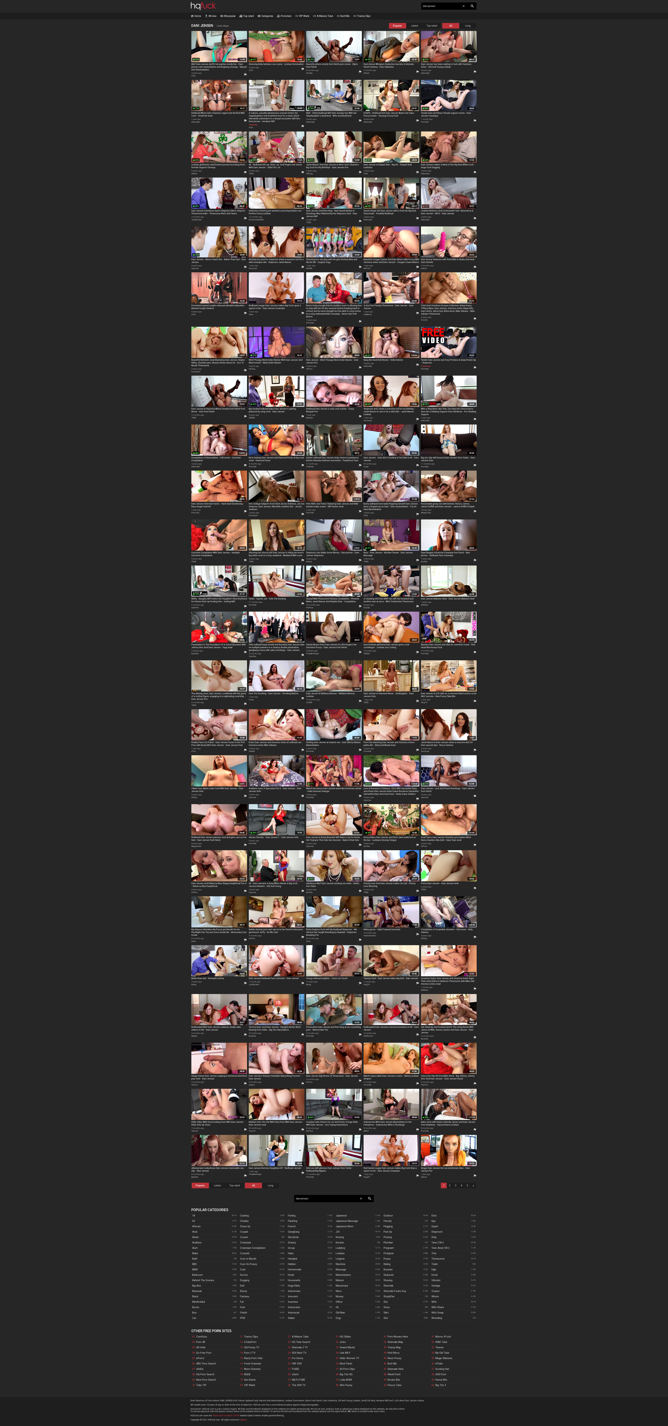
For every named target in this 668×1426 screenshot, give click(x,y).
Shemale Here (396, 1369)
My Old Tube (442, 1352)
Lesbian (340, 1253)
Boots (195, 1307)
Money (339, 1296)
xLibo (343, 1342)
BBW (195, 1269)
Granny (292, 1242)
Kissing (340, 1237)
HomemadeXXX (256, 220)
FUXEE (295, 1369)
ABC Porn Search (206, 1363)
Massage (341, 1269)
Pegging (388, 1226)
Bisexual (197, 1291)
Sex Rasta (250, 1379)
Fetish (243, 1312)
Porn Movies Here (398, 1336)
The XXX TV (299, 1385)
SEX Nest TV (299, 1352)
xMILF (366, 1131)
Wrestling (436, 1318)
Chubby (244, 1221)
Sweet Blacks (347, 1347)
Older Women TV (349, 1358)
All (450, 25)
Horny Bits (441, 1379)
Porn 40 (200, 1342)
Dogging (244, 1280)
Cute (242, 1269)
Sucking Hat (442, 1369)
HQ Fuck (203, 6)
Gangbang (293, 1231)
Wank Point (394, 1374)
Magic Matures (443, 1358)
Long (468, 25)
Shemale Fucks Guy (395, 1291)
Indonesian (294, 1291)
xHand (366, 73)
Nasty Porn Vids (253, 1358)
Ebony (243, 1291)
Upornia (195, 268)
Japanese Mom (344, 1226)
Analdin (309, 418)
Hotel (291, 1274)
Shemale (388, 1285)
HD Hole (200, 1347)
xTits (193, 76)
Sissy (387, 1307)
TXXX (251, 174)
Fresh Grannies (252, 1363)
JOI (338, 1231)
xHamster (425, 73)
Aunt (195, 1247)
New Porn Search (206, 1379)
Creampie (245, 1242)
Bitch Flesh (346, 1363)
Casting (244, 1215)
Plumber (388, 1242)
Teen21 (194, 1131)
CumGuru (201, 1336)
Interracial (293, 1312)
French (292, 1226)
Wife (434, 1301)
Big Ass (196, 1285)
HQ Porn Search (205, 1374)
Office (339, 1301)
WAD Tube (441, 1342)
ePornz (200, 1358)
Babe (195, 1253)
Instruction (294, 1307)
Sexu (251, 314)
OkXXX (309, 268)
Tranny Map (394, 1347)
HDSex (424, 938)
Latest (414, 25)
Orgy (338, 1318)
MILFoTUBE (298, 1379)
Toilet (434, 1264)
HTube (439, 1363)
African (196, 1226)
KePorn (367, 268)
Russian (388, 1269)
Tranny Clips (362, 16)
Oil (337, 1307)
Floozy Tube (394, 1385)
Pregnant (389, 1247)
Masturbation (343, 1274)
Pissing (388, 1237)
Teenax (439, 1347)
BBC (194, 1264)
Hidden (292, 1264)
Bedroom (197, 1274)
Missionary (342, 1285)
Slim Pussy (346, 1385)
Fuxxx (366, 467)
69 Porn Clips (347, 1369)
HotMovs (368, 314)
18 (193, 1215)
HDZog (309, 174)
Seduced (388, 1274)
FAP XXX (297, 1363)
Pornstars (284, 16)
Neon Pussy (394, 1358)
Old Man (340, 1312)
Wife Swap (437, 1312)
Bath (194, 1258)
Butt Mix (343, 16)
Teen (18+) (437, 1242)
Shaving (388, 1280)
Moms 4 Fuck (443, 1336)
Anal (194, 1231)
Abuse (244, 1420)
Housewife (294, 1280)
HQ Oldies (345, 1336)
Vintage (435, 1285)
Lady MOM (346, 1379)
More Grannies (252, 1369)
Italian (291, 1318)
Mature (340, 1280)
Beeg (193, 984)
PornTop (195, 513)
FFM (242, 1318)
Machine (340, 1264)
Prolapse (389, 1253)
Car (194, 1318)
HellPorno (368, 1036)
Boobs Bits (394, 1379)
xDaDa (199, 1369)
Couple (244, 1231)
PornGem (195, 372)
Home (195, 16)
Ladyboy (340, 1247)
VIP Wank (302, 16)
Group (291, 1247)
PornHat (424, 122)
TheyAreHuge (312, 653)
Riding (387, 1264)
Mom (339, 1291)
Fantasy (244, 1296)
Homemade (294, 1269)
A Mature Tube (323, 16)
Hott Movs (394, 1352)
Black (195, 1296)
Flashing (292, 1221)
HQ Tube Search (301, 1342)
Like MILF (345, 1352)
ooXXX (309, 702)
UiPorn (252, 938)
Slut (386, 1318)
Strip (434, 1237)
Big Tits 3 (440, 1385)
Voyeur (435, 1291)
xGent (295, 1374)
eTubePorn (250, 1342)
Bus (194, 1312)
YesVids (310, 467)
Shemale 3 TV (300, 1347)
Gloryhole (293, 1237)
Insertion (293, 1301)
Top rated (246, 16)
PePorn (309, 608)
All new (211, 16)
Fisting (291, 1215)
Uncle (434, 1274)
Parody (388, 1221)
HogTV (424, 702)
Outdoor (388, 1215)
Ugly (433, 1269)
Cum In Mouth (248, 1258)
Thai (433, 1253)
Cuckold (244, 1253)
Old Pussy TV (251, 1347)
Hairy (291, 1253)
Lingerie (340, 1258)
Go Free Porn (203, 1352)
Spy (433, 1221)
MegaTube (426, 513)
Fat (242, 1301)
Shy (386, 1301)
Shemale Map (395, 1342)
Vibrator (436, 1280)
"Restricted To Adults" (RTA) (225, 1415)
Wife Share (437, 1307)
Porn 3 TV (250, 1352)
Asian (195, 1237)
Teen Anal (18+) (440, 1247)
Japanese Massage (347, 1221)
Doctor (244, 1274)
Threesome (438, 1258)
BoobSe (195, 653)
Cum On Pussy (248, 1264)
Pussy (387, 1258)
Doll (242, 1285)
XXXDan (424, 605)
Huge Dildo (294, 1285)
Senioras (253, 268)
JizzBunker (196, 220)
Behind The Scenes (203, 1280)
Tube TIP (201, 1385)
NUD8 (247, 1374)
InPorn (309, 369)
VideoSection (370, 936)
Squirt (434, 1226)
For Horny (297, 1358)
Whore (435, 1296)
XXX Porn (440, 1374)
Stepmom (437, 1231)
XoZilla (309, 73)
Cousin (244, 1237)
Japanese (341, 1215)
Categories (265, 16)
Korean (340, 1242)
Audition (197, 1242)
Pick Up (388, 1231)
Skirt (386, 1312)
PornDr (424, 320)
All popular (228, 16)
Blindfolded (198, 1301)
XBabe (194, 1036)
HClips (194, 797)
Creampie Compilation (252, 1247)
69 (193, 1221)
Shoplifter (389, 1296)
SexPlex (195, 608)
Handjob (292, 1258)
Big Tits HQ (346, 1374)
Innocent (293, 1296)
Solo (434, 1215)
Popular (397, 25)
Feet (242, 1307)
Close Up (245, 1226)
